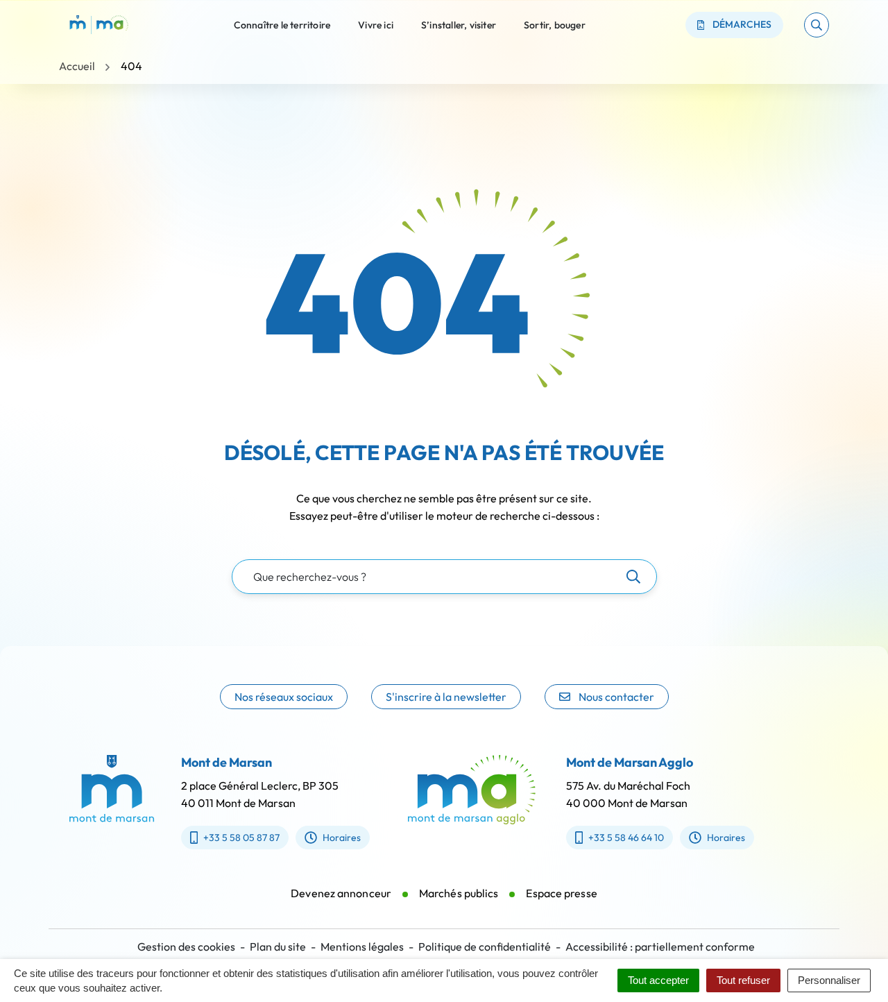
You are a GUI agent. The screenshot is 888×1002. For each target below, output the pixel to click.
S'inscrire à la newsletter (446, 697)
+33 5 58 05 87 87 (241, 837)
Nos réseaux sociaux (283, 697)
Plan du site (278, 946)
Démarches (741, 24)
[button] (816, 24)
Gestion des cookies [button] (186, 946)
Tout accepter (658, 980)
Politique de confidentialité (484, 946)
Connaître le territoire (282, 24)
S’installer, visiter (458, 24)
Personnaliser (829, 980)
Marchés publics (459, 893)
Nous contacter (616, 697)
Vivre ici (375, 24)
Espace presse (561, 893)
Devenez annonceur (341, 893)
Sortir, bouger (555, 24)
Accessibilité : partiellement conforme (660, 946)
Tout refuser (743, 980)
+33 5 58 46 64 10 (626, 837)
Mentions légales (362, 946)
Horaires (342, 837)
